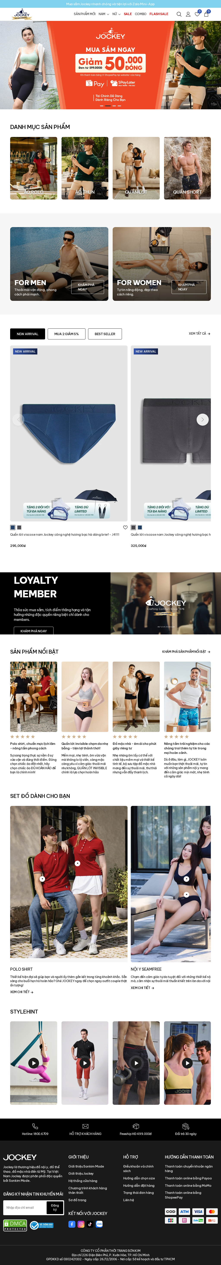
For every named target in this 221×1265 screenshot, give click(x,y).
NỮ (114, 14)
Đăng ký (55, 1208)
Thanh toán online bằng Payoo (188, 1178)
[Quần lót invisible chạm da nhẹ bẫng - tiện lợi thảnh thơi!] (85, 697)
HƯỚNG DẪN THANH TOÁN (189, 1157)
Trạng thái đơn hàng (138, 1193)
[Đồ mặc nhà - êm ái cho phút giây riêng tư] (136, 697)
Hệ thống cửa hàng (82, 1181)
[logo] (21, 14)
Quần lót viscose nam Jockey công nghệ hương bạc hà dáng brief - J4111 (64, 534)
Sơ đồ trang (77, 1200)
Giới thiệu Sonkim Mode (86, 1166)
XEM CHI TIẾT (20, 992)
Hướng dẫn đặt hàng (139, 1185)
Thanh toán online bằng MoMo (188, 1185)
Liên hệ (128, 1200)
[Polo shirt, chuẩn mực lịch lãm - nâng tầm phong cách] (33, 697)
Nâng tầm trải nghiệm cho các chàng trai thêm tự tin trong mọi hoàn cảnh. (187, 748)
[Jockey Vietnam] (20, 1157)
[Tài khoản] (188, 14)
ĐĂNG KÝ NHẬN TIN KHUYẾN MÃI (33, 1194)
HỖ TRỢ (130, 1157)
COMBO (141, 14)
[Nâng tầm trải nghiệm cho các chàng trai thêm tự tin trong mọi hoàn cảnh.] (187, 697)
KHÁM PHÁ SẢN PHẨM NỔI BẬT (184, 652)
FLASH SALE (159, 14)
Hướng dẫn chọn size (139, 1178)
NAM (102, 14)
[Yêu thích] (125, 527)
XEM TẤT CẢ (197, 334)
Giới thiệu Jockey (81, 1173)
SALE (128, 14)
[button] (101, 105)
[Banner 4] (110, 65)
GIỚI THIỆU (78, 1157)
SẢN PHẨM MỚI (85, 14)
